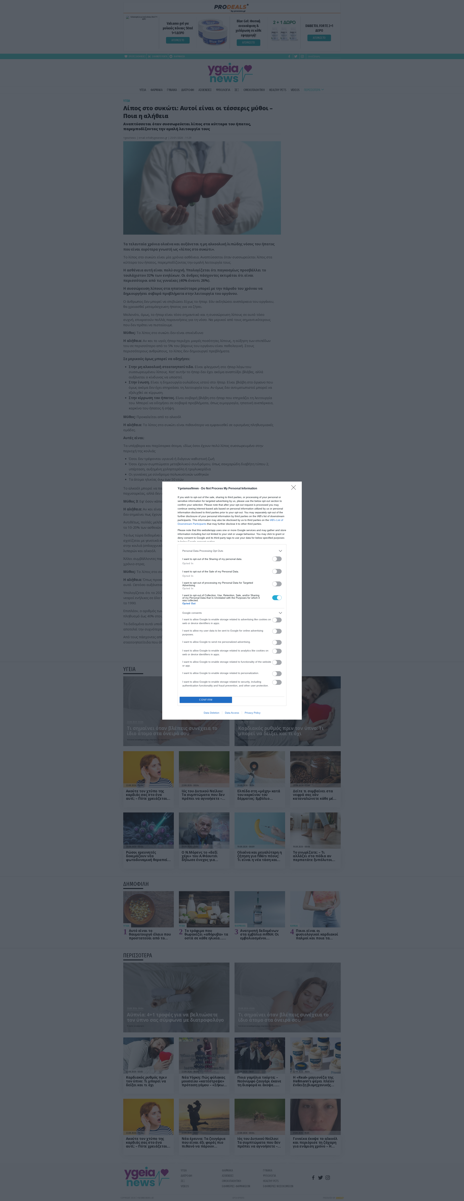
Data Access (232, 712)
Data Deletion (211, 712)
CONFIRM (206, 699)
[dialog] (232, 601)
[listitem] (232, 551)
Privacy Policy (252, 712)
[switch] (277, 558)
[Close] (294, 488)
